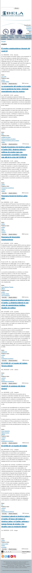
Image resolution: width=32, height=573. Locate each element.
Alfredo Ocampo (5, 432)
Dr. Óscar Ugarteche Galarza (28, 28)
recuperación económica (7, 358)
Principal (3, 41)
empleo (3, 80)
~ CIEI (17, 37)
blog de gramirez (13, 144)
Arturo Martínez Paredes (7, 287)
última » (28, 551)
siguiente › (24, 552)
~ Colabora (22, 37)
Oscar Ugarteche (5, 431)
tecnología (3, 547)
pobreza (3, 230)
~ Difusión (11, 37)
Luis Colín (3, 76)
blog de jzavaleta (13, 360)
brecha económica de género (8, 139)
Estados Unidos (5, 81)
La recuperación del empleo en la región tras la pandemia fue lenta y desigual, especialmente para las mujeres (16, 88)
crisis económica (5, 295)
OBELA (3, 288)
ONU (2, 134)
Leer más (4, 84)
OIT (2, 374)
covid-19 (3, 189)
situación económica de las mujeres (10, 140)
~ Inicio (4, 36)
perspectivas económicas (7, 187)
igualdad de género (6, 137)
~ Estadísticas (18, 36)
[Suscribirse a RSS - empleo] (2, 553)
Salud (2, 229)
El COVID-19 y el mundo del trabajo (14, 446)
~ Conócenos (10, 36)
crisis (2, 357)
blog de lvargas (12, 549)
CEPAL (3, 184)
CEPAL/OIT (4, 352)
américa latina (4, 544)
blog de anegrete (13, 443)
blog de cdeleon (12, 193)
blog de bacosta (13, 83)
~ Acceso (9, 39)
